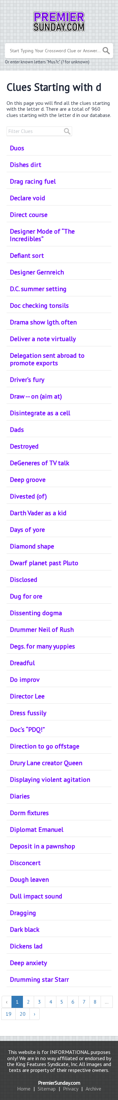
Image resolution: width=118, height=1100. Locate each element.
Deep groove (28, 479)
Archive (93, 1088)
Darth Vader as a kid (38, 513)
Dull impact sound (36, 896)
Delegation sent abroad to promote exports (47, 359)
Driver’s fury (27, 379)
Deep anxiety (28, 963)
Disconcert (25, 863)
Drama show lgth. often (43, 322)
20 (23, 1013)
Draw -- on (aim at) (36, 396)
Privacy (70, 1088)
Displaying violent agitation (50, 779)
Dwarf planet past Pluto (44, 563)
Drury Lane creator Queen (46, 763)
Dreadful (22, 663)
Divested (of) (28, 496)
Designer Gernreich (37, 272)
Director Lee (27, 696)
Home (23, 1088)
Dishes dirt (25, 164)
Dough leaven (29, 879)
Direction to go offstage (44, 746)
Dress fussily (28, 713)
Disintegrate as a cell (40, 413)
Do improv (25, 679)
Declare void (27, 198)
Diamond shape (32, 546)
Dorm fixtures (29, 813)
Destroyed (24, 446)
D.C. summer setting (38, 289)
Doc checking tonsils (39, 305)
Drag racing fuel (33, 181)
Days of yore (27, 529)
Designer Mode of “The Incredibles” (42, 235)
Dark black (24, 929)
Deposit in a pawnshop (42, 846)
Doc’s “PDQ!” (27, 729)
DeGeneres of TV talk (39, 463)
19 (8, 1013)
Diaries (20, 796)
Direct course (29, 214)
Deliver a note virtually (43, 339)
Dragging (23, 913)
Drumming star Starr (39, 979)
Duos (17, 148)
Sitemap (47, 1088)
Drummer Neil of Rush (42, 629)
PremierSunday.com (59, 1082)
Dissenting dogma (36, 613)
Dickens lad (26, 946)
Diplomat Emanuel (36, 829)
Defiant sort (27, 255)
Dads (17, 429)
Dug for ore (26, 596)
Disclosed (23, 579)
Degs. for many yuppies (42, 646)
